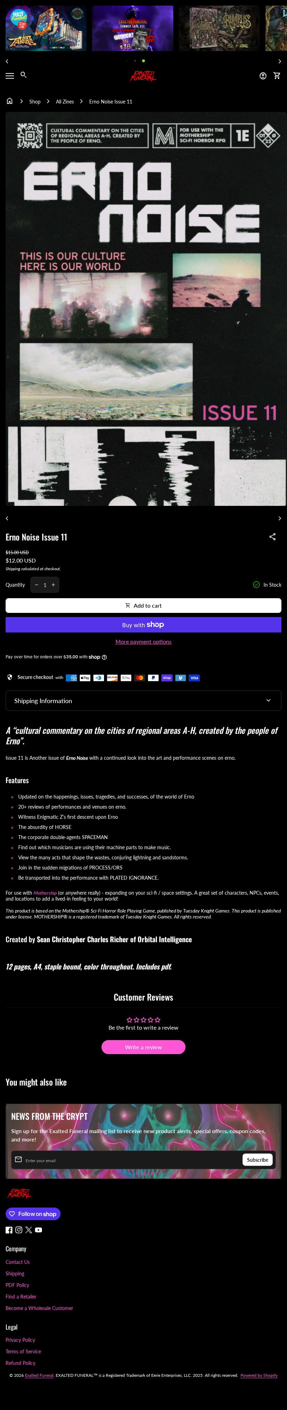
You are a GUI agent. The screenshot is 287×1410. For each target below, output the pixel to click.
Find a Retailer (21, 1297)
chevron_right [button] (280, 61)
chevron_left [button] (7, 61)
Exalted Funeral (39, 1375)
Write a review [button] (143, 1047)
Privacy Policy (20, 1340)
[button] (126, 61)
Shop (35, 102)
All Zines (65, 102)
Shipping (13, 568)
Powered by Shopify (259, 1375)
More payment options (143, 641)
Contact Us (18, 1262)
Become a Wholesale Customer (39, 1308)
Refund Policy (20, 1363)
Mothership (45, 893)
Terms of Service (23, 1351)
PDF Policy (17, 1285)
